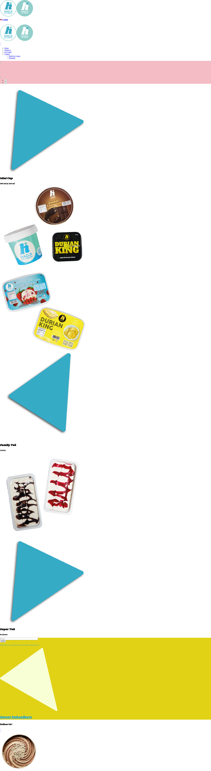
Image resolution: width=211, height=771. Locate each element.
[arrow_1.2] (44, 624)
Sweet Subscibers (16, 717)
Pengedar (12, 58)
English (5, 20)
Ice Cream (8, 52)
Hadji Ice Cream (14, 56)
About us (7, 50)
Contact (7, 54)
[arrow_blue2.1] (44, 440)
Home (6, 48)
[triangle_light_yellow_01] (28, 710)
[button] (1, 62)
